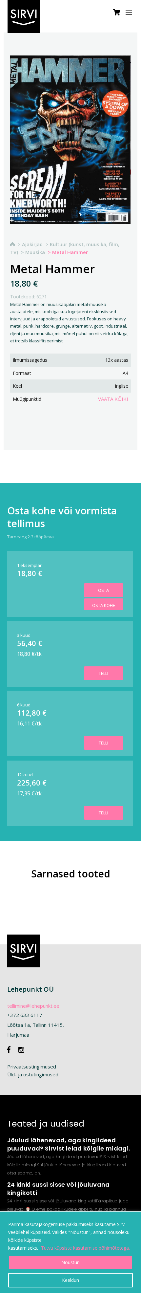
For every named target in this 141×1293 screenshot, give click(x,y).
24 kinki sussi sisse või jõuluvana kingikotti (58, 1188)
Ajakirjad (32, 244)
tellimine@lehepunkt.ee (33, 1005)
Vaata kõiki (113, 399)
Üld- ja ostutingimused (32, 1074)
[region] (70, 1252)
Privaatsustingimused (31, 1066)
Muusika (35, 252)
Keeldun (70, 1280)
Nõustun (70, 1262)
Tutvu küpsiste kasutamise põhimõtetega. (85, 1248)
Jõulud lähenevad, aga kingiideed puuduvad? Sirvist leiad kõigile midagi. (68, 1144)
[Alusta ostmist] (116, 15)
